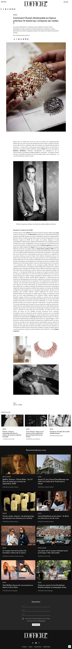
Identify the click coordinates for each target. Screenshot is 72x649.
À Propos (24, 646)
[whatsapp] (12, 9)
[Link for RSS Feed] (39, 643)
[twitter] (10, 9)
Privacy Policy (42, 621)
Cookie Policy (46, 646)
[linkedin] (8, 9)
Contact (30, 646)
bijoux (15, 404)
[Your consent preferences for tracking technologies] (69, 646)
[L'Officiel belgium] (36, 4)
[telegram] (15, 9)
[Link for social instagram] (36, 643)
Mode (15, 14)
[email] (1, 9)
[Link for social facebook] (33, 643)
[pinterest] (5, 9)
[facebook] (3, 9)
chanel (20, 404)
